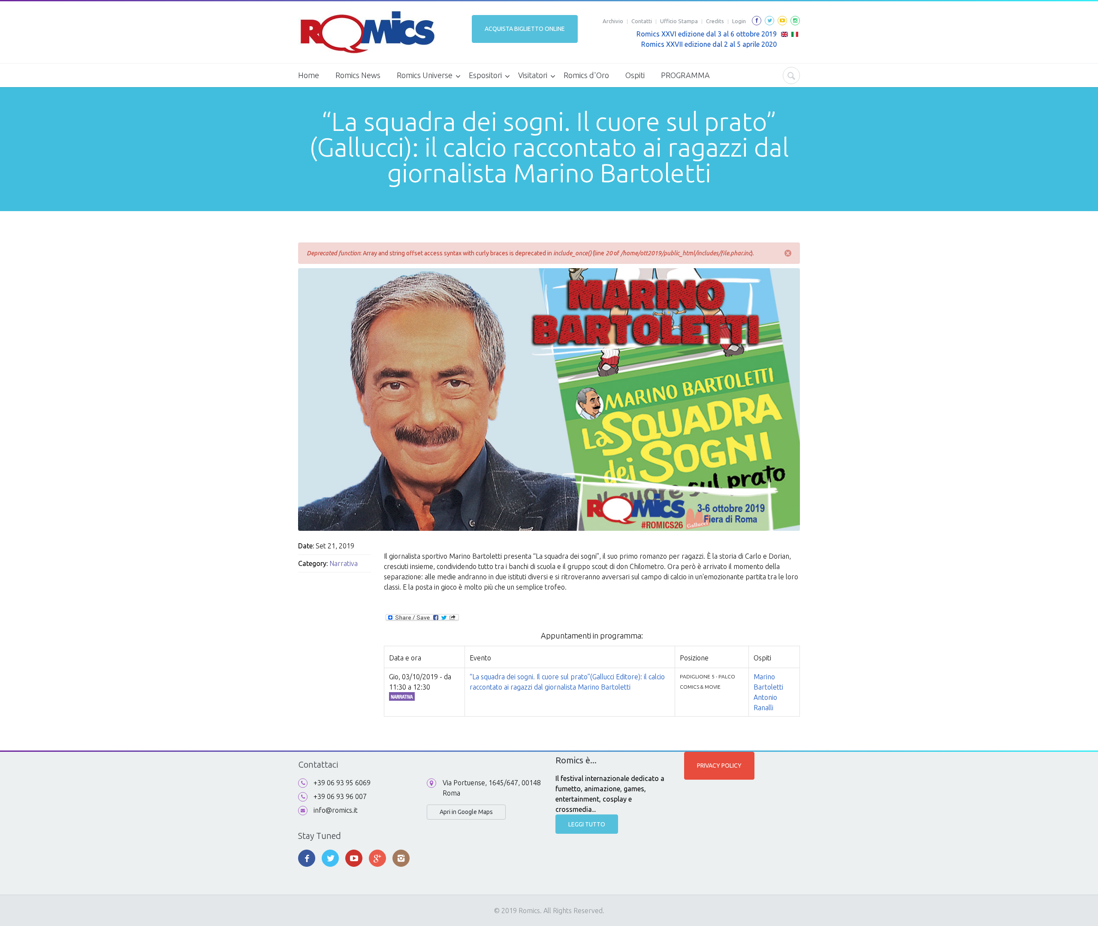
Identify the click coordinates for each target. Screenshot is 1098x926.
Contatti (641, 21)
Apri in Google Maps (466, 811)
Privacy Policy (719, 765)
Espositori (485, 75)
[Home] (367, 32)
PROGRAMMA (685, 75)
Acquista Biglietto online (525, 28)
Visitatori (532, 75)
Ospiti (635, 75)
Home (308, 75)
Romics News (357, 75)
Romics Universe (424, 75)
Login (739, 21)
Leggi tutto (586, 824)
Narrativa (343, 563)
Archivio (613, 21)
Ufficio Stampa (679, 21)
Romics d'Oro (586, 75)
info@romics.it (336, 810)
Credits (715, 21)
